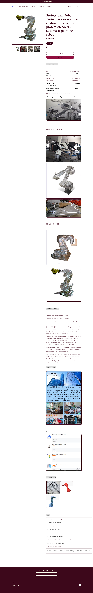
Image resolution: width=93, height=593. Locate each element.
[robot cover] (53, 494)
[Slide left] (13, 49)
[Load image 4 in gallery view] (37, 49)
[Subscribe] (56, 574)
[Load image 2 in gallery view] (24, 49)
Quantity (47, 46)
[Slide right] (41, 49)
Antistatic (50, 43)
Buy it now (60, 57)
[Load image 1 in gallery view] (18, 49)
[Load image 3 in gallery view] (30, 49)
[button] (74, 6)
